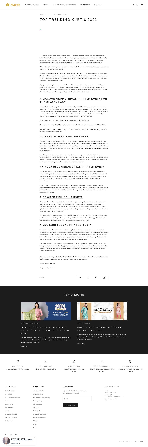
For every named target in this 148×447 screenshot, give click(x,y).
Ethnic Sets (85, 5)
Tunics (7, 411)
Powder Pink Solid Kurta (63, 197)
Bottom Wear (9, 407)
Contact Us (36, 411)
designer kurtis (60, 14)
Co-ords (98, 5)
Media (35, 421)
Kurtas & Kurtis (32, 5)
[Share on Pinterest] (96, 277)
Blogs (35, 424)
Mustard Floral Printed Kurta (67, 225)
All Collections (9, 421)
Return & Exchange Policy (41, 397)
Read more (24, 346)
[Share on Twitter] (88, 277)
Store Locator (37, 404)
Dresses (46, 5)
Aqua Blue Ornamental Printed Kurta (75, 166)
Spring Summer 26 (11, 414)
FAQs (35, 427)
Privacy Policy (37, 401)
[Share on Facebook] (80, 277)
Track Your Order (38, 391)
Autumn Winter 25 (11, 417)
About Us (36, 407)
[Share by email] (104, 277)
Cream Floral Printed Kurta (65, 136)
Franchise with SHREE (40, 414)
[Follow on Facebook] (6, 435)
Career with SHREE (39, 417)
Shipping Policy (38, 394)
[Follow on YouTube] (16, 435)
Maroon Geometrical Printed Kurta (72, 98)
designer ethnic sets (30, 323)
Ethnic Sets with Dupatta (65, 5)
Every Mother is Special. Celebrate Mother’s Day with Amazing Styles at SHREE (45, 330)
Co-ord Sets (9, 404)
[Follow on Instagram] (11, 435)
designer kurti (83, 323)
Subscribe (70, 405)
